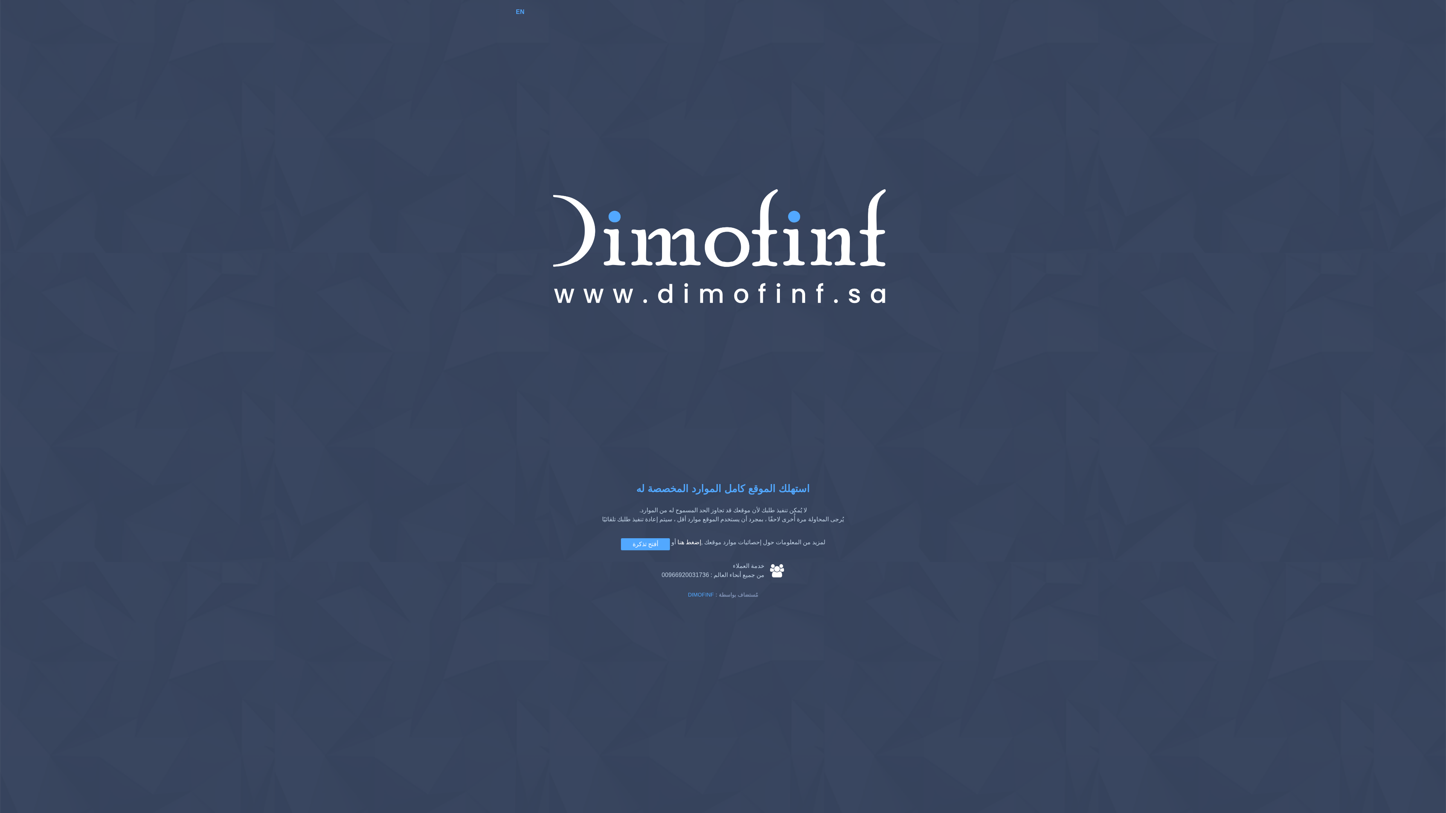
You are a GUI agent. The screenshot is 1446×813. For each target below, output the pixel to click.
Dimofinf (701, 595)
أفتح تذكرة (645, 544)
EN (520, 12)
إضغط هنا (689, 542)
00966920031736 (685, 575)
